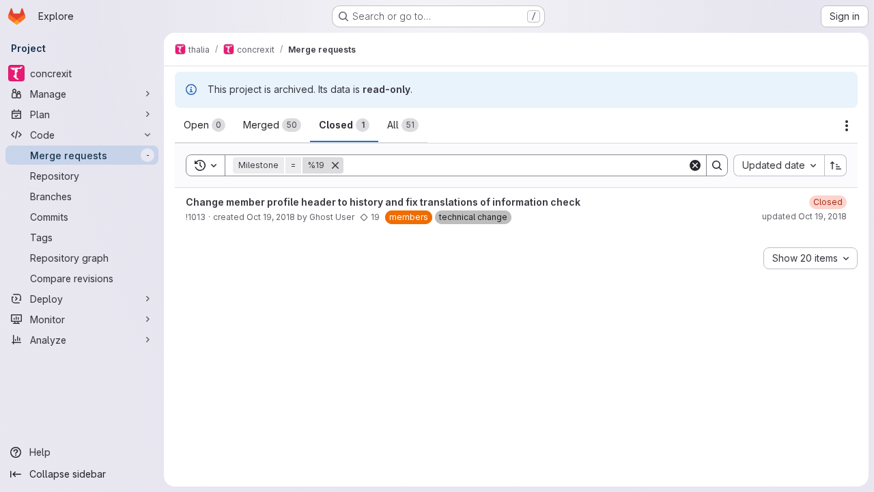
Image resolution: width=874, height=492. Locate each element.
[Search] (717, 165)
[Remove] (335, 165)
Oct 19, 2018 (270, 217)
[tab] (204, 125)
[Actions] (847, 126)
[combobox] (778, 165)
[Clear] (695, 165)
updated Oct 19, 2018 (804, 216)
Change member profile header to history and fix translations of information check (383, 202)
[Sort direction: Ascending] (836, 165)
